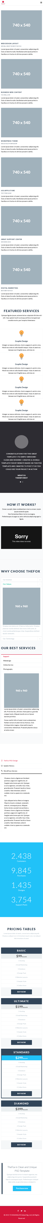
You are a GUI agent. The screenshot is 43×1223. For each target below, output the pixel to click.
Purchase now (22, 1188)
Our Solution (7, 580)
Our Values (7, 584)
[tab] (21, 580)
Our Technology (8, 639)
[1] (20, 481)
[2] (22, 481)
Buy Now (21, 992)
